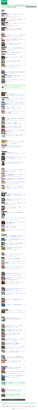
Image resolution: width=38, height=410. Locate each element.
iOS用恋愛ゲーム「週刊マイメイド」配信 (11, 226)
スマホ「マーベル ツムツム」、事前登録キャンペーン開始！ (14, 126)
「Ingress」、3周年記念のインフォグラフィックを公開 (13, 43)
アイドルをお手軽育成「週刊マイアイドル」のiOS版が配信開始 (14, 178)
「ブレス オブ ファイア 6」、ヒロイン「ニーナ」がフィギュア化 (14, 134)
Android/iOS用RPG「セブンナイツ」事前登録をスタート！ (14, 343)
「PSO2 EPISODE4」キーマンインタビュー (11, 152)
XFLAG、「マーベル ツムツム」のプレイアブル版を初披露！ (14, 19)
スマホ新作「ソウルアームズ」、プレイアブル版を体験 (13, 28)
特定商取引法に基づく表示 (4, 404)
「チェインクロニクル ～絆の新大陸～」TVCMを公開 (13, 333)
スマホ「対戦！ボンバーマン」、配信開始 (11, 122)
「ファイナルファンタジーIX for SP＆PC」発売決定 (13, 394)
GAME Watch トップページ (13, 399)
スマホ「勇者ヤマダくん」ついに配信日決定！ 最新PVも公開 (14, 304)
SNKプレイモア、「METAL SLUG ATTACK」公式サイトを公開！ (14, 162)
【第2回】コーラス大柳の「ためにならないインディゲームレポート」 (15, 94)
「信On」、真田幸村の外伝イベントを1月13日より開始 (13, 367)
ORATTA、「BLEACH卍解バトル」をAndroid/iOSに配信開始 (14, 243)
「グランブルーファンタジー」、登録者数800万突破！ (13, 258)
